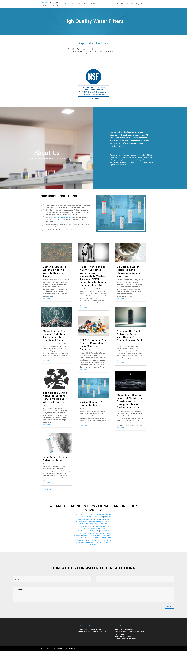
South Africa (96, 535)
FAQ (132, 4)
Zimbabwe (93, 545)
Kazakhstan (102, 524)
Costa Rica (80, 519)
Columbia (99, 517)
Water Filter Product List (79, 4)
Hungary (97, 521)
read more (46, 298)
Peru (97, 531)
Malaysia (98, 526)
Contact (143, 4)
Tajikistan (79, 538)
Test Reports (95, 4)
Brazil (77, 517)
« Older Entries (46, 490)
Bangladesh (100, 514)
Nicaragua (95, 528)
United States (107, 540)
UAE (75, 540)
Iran (81, 524)
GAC (127, 4)
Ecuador (90, 519)
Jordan (92, 524)
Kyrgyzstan (83, 526)
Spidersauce (71, 648)
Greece (79, 521)
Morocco (85, 528)
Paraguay (90, 531)
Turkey (96, 538)
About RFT (119, 4)
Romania (88, 533)
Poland (80, 533)
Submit (169, 606)
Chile (91, 517)
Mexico (106, 526)
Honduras (87, 521)
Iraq (86, 524)
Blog (137, 4)
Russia (95, 533)
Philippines (104, 531)
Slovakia (77, 535)
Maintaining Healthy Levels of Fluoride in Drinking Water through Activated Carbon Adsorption (129, 401)
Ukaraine (82, 540)
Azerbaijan (89, 514)
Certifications (108, 4)
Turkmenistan (106, 538)
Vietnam (108, 542)
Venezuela (99, 542)
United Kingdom (94, 540)
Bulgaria (84, 517)
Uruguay (79, 542)
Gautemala (106, 519)
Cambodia (108, 517)
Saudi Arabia (105, 533)
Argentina (79, 514)
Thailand (88, 538)
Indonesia (106, 521)
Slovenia (85, 535)
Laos (91, 526)
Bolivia (109, 514)
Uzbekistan (89, 542)
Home (67, 4)
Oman (103, 528)
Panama (81, 531)
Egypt (97, 519)
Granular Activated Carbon (62, 217)
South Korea (108, 535)
